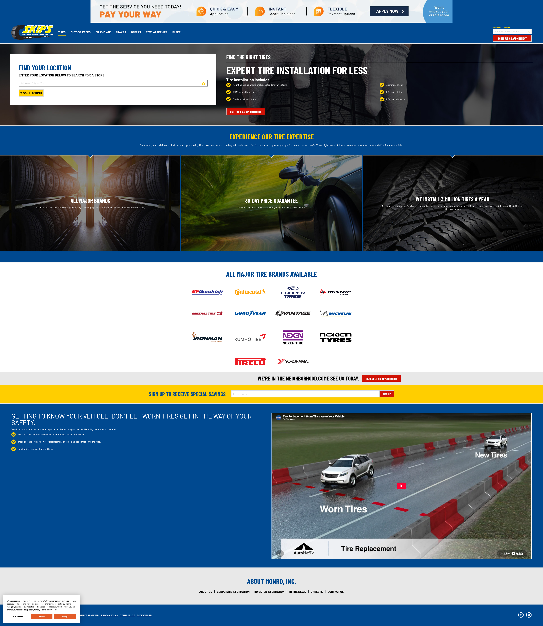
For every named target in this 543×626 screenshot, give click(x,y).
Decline (42, 617)
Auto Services (81, 32)
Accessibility (144, 615)
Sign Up (387, 394)
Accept (65, 617)
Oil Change (103, 32)
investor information (269, 591)
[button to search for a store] (530, 31)
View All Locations (31, 93)
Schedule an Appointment (512, 38)
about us (205, 591)
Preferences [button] (51, 610)
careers (317, 591)
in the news (297, 591)
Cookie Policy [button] (63, 607)
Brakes (121, 32)
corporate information (233, 591)
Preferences (18, 617)
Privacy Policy (109, 615)
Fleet (176, 32)
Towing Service (156, 32)
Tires (62, 32)
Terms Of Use (127, 615)
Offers (136, 32)
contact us (336, 591)
